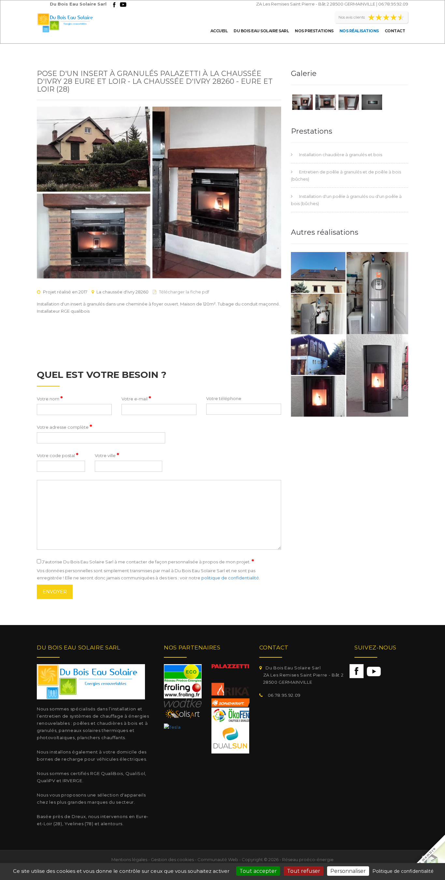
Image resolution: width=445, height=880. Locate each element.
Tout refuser (303, 871)
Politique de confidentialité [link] (403, 871)
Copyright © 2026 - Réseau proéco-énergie (288, 859)
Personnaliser (348, 871)
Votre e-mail (136, 398)
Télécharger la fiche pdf (184, 291)
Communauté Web (217, 859)
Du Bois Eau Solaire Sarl (261, 30)
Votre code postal (58, 455)
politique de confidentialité (230, 577)
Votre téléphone (223, 398)
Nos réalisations (359, 30)
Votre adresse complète (64, 426)
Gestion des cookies (172, 859)
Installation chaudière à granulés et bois (340, 154)
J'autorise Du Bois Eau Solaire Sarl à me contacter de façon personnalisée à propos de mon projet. (147, 561)
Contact (395, 30)
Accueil (219, 30)
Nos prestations (314, 30)
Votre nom (50, 398)
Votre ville (107, 455)
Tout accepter (258, 871)
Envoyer (55, 592)
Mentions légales (129, 859)
